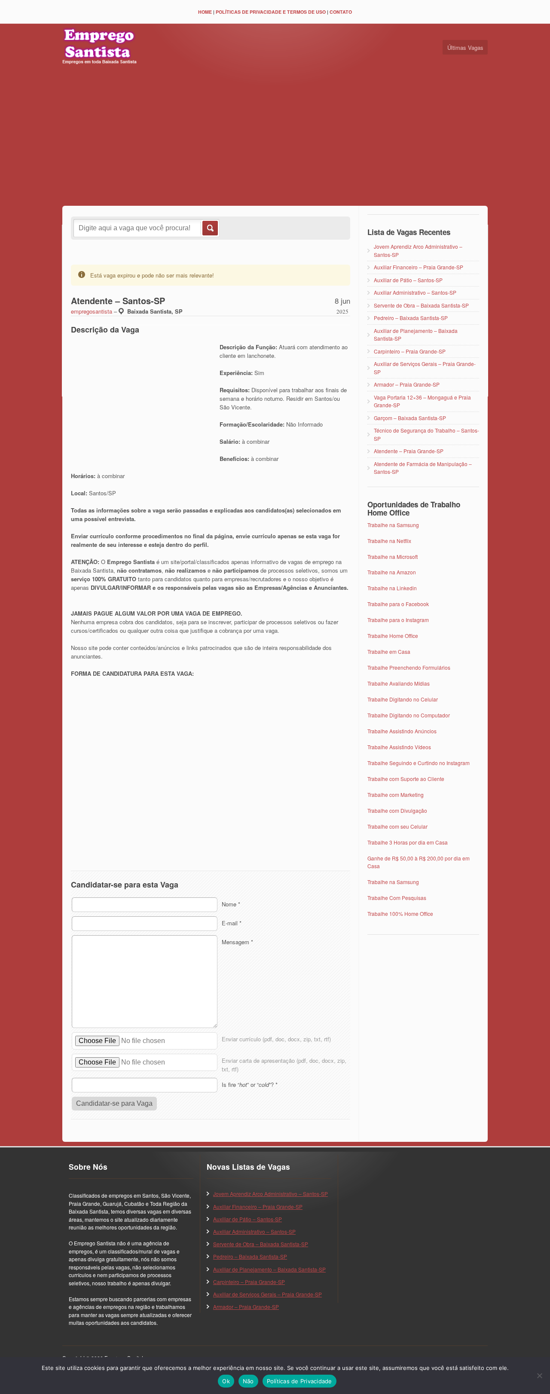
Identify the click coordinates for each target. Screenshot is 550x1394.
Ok (226, 1381)
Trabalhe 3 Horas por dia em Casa (407, 842)
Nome (231, 904)
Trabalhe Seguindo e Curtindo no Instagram (418, 762)
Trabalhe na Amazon (391, 572)
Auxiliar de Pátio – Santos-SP (408, 280)
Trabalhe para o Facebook (398, 603)
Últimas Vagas (465, 47)
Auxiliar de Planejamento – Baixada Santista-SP (269, 1269)
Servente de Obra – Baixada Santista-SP (421, 305)
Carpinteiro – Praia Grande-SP (410, 351)
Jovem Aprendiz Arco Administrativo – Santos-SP (270, 1193)
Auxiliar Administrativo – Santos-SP (415, 292)
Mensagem (237, 942)
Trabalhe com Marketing (395, 794)
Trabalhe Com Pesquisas (396, 897)
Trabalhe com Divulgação (397, 810)
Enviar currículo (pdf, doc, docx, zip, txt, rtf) (276, 1039)
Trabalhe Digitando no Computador (408, 715)
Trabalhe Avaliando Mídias (398, 683)
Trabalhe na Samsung (393, 524)
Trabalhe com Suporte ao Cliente (405, 778)
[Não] (539, 1375)
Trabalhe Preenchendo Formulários (408, 667)
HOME (205, 12)
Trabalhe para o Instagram (398, 619)
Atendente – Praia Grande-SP (408, 450)
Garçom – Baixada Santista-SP (410, 417)
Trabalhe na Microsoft (392, 556)
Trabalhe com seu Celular (397, 826)
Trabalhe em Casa (388, 651)
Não (248, 1381)
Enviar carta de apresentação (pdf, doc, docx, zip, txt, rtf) (284, 1064)
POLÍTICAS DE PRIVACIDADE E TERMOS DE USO (271, 12)
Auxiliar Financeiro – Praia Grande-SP (418, 267)
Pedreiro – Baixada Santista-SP (411, 317)
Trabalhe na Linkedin (392, 588)
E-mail (231, 923)
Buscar (209, 228)
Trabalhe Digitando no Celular (402, 699)
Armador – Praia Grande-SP (407, 384)
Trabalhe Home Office (392, 635)
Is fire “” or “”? (250, 1084)
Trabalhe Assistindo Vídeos (399, 746)
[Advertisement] (275, 137)
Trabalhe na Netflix (389, 540)
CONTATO (341, 12)
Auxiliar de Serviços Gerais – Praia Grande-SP (267, 1294)
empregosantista (91, 311)
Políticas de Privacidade (299, 1381)
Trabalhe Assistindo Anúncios (402, 731)
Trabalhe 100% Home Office (400, 913)
